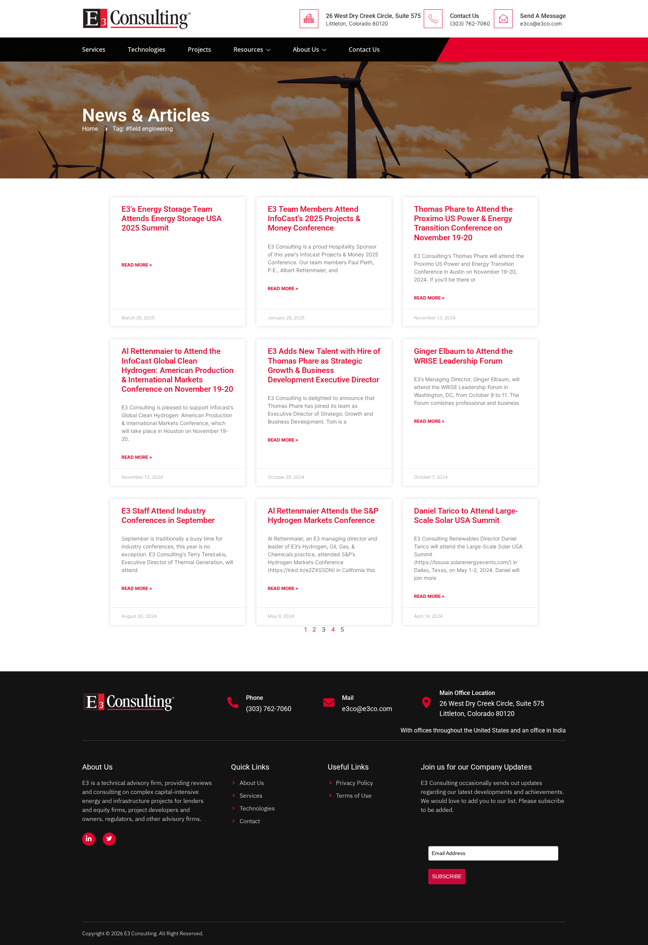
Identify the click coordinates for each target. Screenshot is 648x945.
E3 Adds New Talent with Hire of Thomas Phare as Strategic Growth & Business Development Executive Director (324, 365)
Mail (348, 697)
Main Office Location (467, 692)
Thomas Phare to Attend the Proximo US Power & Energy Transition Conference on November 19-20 (463, 223)
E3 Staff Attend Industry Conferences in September (168, 515)
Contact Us (464, 15)
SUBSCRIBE (447, 876)
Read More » (137, 265)
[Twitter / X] (109, 839)
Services (93, 49)
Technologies (146, 49)
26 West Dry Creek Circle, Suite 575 (373, 15)
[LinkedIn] (88, 839)
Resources (248, 49)
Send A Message (543, 15)
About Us (306, 49)
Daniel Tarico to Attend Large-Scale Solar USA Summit (466, 515)
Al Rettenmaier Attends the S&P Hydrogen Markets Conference (323, 515)
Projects (199, 49)
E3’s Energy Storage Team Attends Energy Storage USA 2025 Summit (172, 218)
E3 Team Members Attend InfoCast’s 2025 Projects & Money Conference (314, 218)
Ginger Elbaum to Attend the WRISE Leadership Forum (463, 356)
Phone (254, 697)
